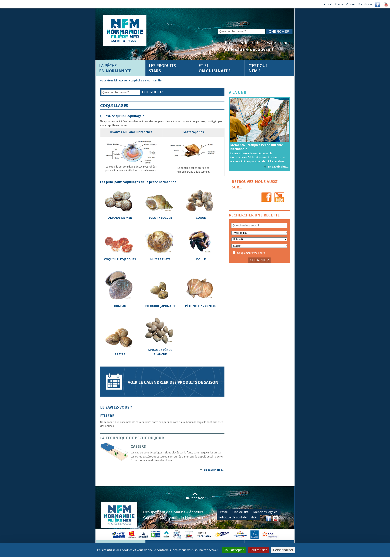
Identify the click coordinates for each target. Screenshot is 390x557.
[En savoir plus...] (115, 451)
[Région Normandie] (132, 534)
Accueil (328, 4)
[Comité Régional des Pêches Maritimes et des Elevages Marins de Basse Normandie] (189, 534)
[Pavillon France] (240, 534)
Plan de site (240, 512)
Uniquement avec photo (251, 252)
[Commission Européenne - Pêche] (119, 534)
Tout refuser (258, 550)
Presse (339, 4)
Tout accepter (234, 550)
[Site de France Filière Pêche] (222, 534)
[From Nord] (204, 534)
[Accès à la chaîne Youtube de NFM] (386, 4)
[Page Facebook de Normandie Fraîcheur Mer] (266, 197)
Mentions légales (265, 512)
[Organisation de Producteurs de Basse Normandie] (176, 534)
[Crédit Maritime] (254, 534)
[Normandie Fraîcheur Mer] (124, 29)
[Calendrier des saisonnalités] (162, 381)
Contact (350, 4)
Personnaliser (283, 550)
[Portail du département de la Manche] (143, 534)
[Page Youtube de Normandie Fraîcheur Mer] (279, 197)
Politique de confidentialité (237, 517)
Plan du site (365, 4)
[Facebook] (377, 4)
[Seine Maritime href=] (166, 534)
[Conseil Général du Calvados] (155, 534)
